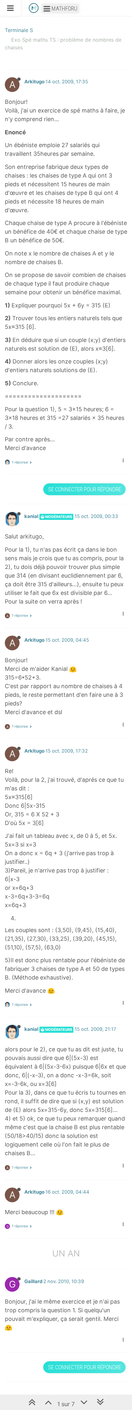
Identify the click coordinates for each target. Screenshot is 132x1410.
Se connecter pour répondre (84, 489)
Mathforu (63, 8)
